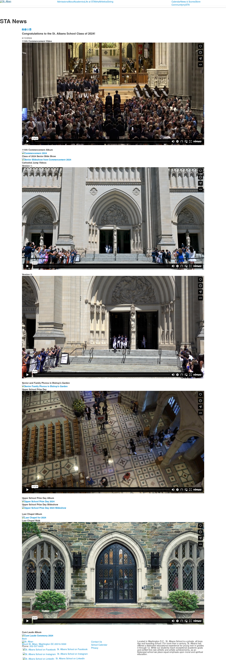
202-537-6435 (36, 646)
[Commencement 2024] (34, 152)
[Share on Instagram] (28, 29)
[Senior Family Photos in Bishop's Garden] (44, 385)
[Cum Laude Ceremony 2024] (37, 635)
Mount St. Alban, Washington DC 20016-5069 (44, 643)
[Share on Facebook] (23, 29)
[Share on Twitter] (25, 29)
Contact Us (96, 641)
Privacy (94, 647)
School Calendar (99, 644)
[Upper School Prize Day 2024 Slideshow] (43, 507)
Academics (79, 1)
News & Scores (187, 1)
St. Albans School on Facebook (72, 649)
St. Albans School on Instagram (72, 653)
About (71, 1)
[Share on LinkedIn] (30, 29)
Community (177, 4)
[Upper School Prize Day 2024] (38, 501)
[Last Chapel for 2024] (34, 517)
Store (197, 1)
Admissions (62, 1)
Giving (110, 1)
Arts (97, 1)
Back (24, 638)
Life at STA (90, 1)
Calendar (176, 1)
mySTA (186, 4)
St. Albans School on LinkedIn (70, 658)
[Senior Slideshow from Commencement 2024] (46, 159)
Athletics (103, 1)
